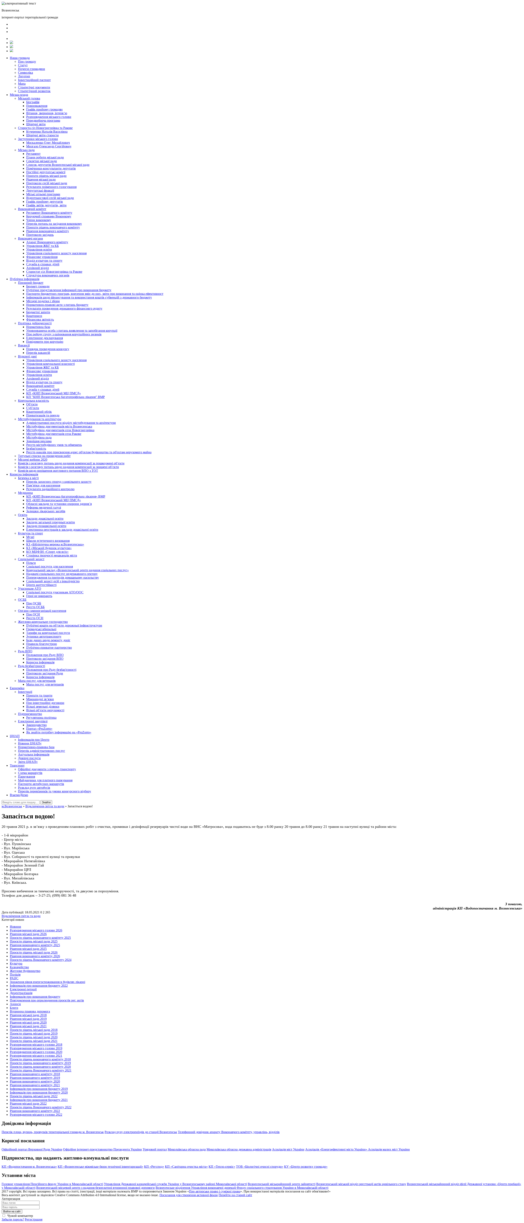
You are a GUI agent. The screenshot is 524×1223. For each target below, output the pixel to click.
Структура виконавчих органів (47, 275)
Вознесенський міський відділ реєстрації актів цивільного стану (361, 1184)
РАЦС (14, 978)
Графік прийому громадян (44, 109)
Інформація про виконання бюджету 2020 (39, 1092)
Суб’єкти (32, 408)
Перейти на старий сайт (235, 1195)
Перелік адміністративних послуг (41, 750)
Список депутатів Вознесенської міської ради (57, 164)
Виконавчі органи (30, 238)
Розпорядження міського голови (48, 117)
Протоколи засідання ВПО (44, 658)
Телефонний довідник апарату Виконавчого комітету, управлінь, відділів (229, 1132)
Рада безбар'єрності (31, 666)
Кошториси (34, 316)
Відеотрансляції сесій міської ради (50, 198)
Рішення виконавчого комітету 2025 (35, 945)
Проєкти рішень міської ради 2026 (34, 952)
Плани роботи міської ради (45, 157)
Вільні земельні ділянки (42, 706)
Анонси (15, 1004)
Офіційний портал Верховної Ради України (32, 1149)
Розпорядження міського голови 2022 (36, 1114)
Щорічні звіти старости (42, 135)
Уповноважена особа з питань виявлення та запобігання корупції (71, 330)
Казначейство (19, 967)
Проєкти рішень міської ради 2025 (34, 941)
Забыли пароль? (13, 1219)
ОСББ (22, 599)
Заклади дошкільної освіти (44, 518)
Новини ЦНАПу (30, 743)
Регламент (33, 153)
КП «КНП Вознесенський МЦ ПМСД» (53, 393)
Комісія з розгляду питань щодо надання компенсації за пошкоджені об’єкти (71, 463)
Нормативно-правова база (36, 747)
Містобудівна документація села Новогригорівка (60, 430)
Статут (23, 65)
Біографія (32, 102)
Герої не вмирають (39, 596)
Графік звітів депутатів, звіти (46, 205)
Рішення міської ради (41, 179)
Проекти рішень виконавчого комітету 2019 (40, 1063)
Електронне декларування (44, 338)
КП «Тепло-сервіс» (222, 1166)
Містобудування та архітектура (39, 419)
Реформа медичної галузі (43, 507)
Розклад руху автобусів (34, 787)
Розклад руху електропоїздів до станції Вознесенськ (141, 1132)
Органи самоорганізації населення (42, 610)
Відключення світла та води (21, 916)
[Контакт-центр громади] (11, 51)
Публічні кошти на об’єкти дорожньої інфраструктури (64, 625)
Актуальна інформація (33, 754)
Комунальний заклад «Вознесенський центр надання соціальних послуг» (77, 570)
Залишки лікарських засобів (45, 511)
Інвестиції (25, 692)
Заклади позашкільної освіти (46, 526)
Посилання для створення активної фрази (188, 1195)
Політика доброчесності (35, 323)
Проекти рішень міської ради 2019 (34, 1033)
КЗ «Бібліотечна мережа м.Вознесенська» (55, 544)
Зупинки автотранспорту (43, 636)
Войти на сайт (12, 1211)
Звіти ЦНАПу (28, 762)
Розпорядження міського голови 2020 (36, 1052)
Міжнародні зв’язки (40, 699)
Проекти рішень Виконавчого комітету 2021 (40, 1070)
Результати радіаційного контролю (50, 489)
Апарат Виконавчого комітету (47, 242)
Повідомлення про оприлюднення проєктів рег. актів (47, 1000)
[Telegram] (11, 47)
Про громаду (27, 61)
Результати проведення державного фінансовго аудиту (64, 308)
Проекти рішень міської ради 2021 (34, 1041)
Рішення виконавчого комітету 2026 (35, 956)
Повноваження (36, 105)
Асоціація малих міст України (389, 1149)
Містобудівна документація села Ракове (53, 434)
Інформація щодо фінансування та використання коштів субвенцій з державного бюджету (89, 297)
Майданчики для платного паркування (45, 780)
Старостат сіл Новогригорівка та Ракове (54, 271)
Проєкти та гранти (39, 695)
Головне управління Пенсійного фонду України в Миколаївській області (52, 1184)
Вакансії (24, 345)
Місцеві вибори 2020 (32, 459)
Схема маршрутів (30, 773)
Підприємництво (30, 714)
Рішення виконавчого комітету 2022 (35, 1111)
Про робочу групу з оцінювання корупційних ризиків (64, 334)
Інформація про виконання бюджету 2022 (39, 985)
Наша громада (20, 58)
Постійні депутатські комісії (45, 172)
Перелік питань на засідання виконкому (54, 223)
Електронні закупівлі (32, 721)
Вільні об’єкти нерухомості (45, 710)
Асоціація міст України (288, 1149)
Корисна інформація (24, 474)
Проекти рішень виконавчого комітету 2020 (40, 1066)
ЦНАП (15, 736)
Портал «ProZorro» (39, 728)
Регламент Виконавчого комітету (49, 212)
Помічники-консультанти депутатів (51, 168)
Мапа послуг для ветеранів (37, 680)
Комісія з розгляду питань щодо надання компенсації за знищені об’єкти (68, 467)
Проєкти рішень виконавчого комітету (53, 227)
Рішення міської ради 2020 (28, 1022)
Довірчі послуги (29, 758)
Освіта (22, 515)
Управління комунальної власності (50, 363)
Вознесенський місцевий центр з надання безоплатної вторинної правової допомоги (95, 1187)
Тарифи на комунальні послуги (48, 633)
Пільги (31, 563)
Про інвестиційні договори (45, 703)
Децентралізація (21, 993)
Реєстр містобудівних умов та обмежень (54, 445)
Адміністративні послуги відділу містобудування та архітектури (71, 422)
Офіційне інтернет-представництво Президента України (102, 1149)
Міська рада (26, 150)
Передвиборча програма (43, 120)
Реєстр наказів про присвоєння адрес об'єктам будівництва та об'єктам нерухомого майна (88, 452)
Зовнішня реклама (39, 441)
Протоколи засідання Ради (44, 673)
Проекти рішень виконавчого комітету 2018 (40, 1059)
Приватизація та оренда (42, 415)
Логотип (24, 76)
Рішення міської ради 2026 (28, 934)
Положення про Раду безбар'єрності (51, 669)
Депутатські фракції (40, 190)
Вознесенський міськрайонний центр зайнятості (281, 1184)
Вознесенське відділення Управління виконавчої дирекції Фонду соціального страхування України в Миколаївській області (242, 1187)
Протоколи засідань (40, 234)
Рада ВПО (25, 651)
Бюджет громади (38, 286)
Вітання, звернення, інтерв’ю (46, 113)
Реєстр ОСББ (35, 607)
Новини (15, 926)
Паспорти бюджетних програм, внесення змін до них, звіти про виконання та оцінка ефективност (94, 293)
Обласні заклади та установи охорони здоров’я (59, 504)
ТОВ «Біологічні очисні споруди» (259, 1166)
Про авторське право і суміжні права (214, 1191)
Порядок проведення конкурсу (47, 349)
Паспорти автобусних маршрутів (41, 784)
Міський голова (29, 98)
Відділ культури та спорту (44, 260)
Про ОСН (33, 614)
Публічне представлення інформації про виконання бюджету (68, 290)
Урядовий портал (155, 1149)
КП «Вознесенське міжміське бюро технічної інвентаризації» (100, 1166)
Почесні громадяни (31, 69)
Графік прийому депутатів (44, 201)
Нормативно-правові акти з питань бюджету (57, 305)
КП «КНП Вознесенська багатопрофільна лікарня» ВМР (65, 496)
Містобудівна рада (39, 437)
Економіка (17, 688)
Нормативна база (38, 327)
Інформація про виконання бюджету (35, 996)
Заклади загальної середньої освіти (50, 522)
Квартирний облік (39, 411)
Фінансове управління (42, 257)
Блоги (14, 1007)
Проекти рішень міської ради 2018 (34, 1030)
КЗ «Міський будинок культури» (49, 548)
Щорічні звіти (36, 124)
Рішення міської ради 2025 (28, 948)
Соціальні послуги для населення (49, 566)
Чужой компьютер (20, 1215)
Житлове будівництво (25, 971)
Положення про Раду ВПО (45, 655)
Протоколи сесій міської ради (46, 183)
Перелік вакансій (38, 352)
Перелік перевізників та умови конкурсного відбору (54, 791)
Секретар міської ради (41, 161)
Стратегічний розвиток (34, 91)
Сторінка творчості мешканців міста (51, 555)
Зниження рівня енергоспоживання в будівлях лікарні (47, 982)
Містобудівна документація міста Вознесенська (59, 426)
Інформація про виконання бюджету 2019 (39, 1089)
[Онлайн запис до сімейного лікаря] (11, 42)
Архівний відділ (37, 268)
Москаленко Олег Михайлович (48, 142)
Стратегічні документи (34, 87)
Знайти (46, 802)
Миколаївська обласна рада (187, 1149)
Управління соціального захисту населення (56, 253)
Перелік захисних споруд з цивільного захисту (58, 481)
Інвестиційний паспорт (34, 80)
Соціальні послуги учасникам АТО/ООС (55, 592)
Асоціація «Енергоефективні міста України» (336, 1149)
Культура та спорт (30, 533)
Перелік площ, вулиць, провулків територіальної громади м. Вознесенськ (53, 1132)
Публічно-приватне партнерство (49, 647)
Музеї (30, 537)
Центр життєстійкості (41, 585)
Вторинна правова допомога (30, 1011)
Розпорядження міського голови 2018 (36, 1044)
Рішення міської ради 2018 (28, 1015)
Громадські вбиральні (41, 629)
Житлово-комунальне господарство (43, 621)
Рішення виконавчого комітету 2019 (35, 1077)
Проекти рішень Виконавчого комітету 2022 (40, 1107)
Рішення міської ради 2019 (28, 1018)
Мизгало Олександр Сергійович (48, 146)
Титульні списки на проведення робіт (44, 456)
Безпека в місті (28, 478)
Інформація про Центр (33, 739)
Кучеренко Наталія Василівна (47, 131)
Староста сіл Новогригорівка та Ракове (45, 128)
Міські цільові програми (43, 194)
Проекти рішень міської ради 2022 (34, 1096)
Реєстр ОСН (34, 618)
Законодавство (36, 725)
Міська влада (19, 94)
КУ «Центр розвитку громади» (306, 1166)
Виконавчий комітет (32, 209)
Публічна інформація (24, 279)
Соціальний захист (31, 559)
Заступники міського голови (38, 139)
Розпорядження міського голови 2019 (36, 1048)
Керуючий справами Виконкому (48, 216)
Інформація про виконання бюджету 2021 (39, 1100)
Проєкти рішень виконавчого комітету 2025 (40, 937)
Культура (16, 963)
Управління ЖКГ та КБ (42, 246)
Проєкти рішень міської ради (46, 176)
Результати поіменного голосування (51, 187)
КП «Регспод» (154, 1166)
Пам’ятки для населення (43, 485)
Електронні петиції (23, 989)
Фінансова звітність (40, 319)
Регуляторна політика (41, 717)
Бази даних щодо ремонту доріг (48, 640)
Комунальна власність (33, 400)
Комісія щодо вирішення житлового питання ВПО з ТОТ (58, 470)
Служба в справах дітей (42, 264)
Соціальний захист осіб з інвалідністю (53, 581)
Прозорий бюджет (30, 282)
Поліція (15, 974)
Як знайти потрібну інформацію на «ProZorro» (58, 732)
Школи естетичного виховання (48, 540)
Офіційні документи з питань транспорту (47, 769)
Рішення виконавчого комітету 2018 (35, 1074)
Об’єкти (32, 404)
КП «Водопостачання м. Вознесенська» (29, 1166)
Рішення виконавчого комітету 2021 (35, 1085)
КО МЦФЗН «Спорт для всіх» (47, 551)
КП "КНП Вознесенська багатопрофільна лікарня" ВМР (65, 397)
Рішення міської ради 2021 (28, 1026)
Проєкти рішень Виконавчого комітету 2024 (40, 960)
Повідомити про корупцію (44, 341)
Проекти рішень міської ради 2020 (34, 1037)
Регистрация (33, 1219)
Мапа (22, 83)
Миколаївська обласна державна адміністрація (239, 1149)
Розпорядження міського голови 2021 (36, 1055)
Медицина (25, 492)
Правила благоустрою (41, 644)
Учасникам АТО (29, 588)
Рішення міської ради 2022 (28, 1103)
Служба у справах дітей (42, 389)
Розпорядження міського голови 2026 (36, 930)
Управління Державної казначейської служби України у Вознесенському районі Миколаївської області (175, 1184)
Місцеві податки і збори (43, 301)
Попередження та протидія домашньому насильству (62, 577)
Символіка (25, 72)
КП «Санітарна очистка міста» (186, 1166)
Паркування (26, 776)
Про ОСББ (33, 603)
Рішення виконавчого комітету (47, 231)
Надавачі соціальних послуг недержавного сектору (62, 574)
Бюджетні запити (38, 312)
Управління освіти (39, 249)
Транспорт (17, 765)
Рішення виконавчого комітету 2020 (35, 1081)
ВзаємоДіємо (19, 795)
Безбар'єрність (36, 448)
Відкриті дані (27, 356)
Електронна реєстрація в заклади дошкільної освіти (62, 529)
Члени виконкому (38, 220)
